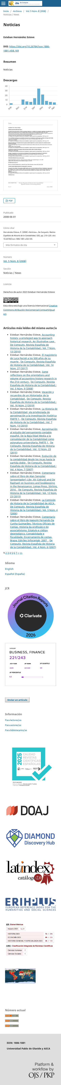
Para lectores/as (13, 720)
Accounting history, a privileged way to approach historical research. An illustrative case (32, 338)
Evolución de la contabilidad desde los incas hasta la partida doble (33, 459)
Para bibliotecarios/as (16, 730)
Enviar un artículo (17, 699)
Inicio (6, 11)
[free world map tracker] (20, 982)
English (9, 568)
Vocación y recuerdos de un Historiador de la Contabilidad (32, 395)
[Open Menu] (3, 3)
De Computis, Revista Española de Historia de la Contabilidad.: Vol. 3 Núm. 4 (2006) (34, 510)
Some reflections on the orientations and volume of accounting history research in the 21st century (33, 376)
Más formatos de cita (16, 244)
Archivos (17, 11)
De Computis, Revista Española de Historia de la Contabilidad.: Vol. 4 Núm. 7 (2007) (33, 466)
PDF (10, 200)
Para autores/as (13, 725)
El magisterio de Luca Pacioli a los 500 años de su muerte (33, 358)
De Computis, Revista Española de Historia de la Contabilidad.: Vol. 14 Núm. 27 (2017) (33, 365)
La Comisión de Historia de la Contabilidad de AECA (33, 501)
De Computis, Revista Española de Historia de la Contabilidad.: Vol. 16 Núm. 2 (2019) (33, 402)
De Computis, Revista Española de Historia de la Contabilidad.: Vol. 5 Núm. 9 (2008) (33, 385)
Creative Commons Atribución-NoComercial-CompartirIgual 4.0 (30, 310)
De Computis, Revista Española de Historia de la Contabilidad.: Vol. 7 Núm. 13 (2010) (33, 348)
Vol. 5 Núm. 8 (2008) (36, 11)
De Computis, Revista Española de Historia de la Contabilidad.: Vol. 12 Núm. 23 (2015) (32, 447)
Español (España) (15, 574)
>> (21, 552)
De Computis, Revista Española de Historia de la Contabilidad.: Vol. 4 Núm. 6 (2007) (33, 544)
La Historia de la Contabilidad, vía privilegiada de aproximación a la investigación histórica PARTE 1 (33, 414)
